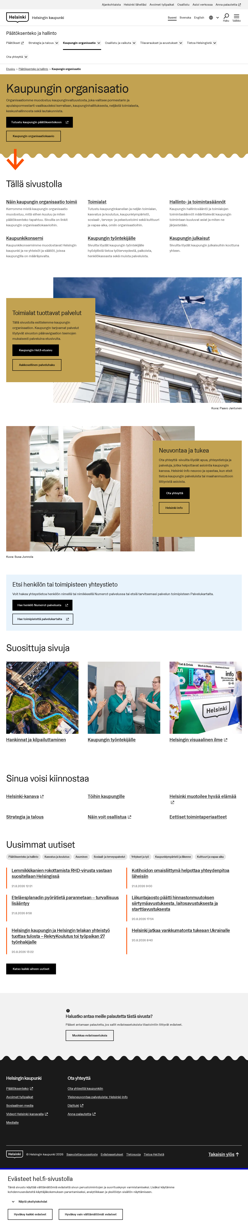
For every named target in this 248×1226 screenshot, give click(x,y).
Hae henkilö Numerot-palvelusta (44, 605)
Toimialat (97, 202)
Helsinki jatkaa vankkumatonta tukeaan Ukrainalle (181, 930)
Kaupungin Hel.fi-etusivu (35, 350)
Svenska (185, 17)
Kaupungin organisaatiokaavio (33, 136)
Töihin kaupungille (106, 796)
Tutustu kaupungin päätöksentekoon (42, 122)
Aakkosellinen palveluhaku (37, 365)
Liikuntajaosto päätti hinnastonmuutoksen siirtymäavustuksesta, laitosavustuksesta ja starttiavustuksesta (175, 903)
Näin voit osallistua (110, 817)
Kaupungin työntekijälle (112, 238)
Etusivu (10, 69)
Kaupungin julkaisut (190, 238)
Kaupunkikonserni (24, 238)
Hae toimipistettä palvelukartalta (45, 619)
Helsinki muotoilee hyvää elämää (206, 799)
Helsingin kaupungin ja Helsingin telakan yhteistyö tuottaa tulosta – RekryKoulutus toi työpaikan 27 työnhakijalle (61, 936)
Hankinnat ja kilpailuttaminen (36, 740)
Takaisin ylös (221, 1154)
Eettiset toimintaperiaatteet (198, 817)
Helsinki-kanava (25, 796)
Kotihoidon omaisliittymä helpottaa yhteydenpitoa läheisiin (180, 873)
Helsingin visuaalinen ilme (199, 740)
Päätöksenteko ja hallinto (33, 69)
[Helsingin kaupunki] (14, 1154)
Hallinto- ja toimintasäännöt (198, 202)
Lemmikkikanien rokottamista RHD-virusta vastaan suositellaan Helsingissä (62, 873)
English (199, 17)
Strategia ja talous (25, 817)
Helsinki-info (174, 508)
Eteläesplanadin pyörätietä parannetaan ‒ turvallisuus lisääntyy (65, 900)
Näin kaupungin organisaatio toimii (41, 202)
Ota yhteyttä (174, 493)
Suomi (172, 17)
